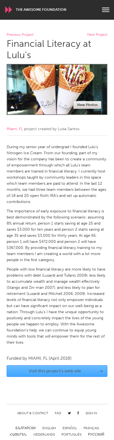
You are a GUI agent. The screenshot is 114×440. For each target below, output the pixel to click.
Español (70, 428)
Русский (96, 434)
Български (25, 428)
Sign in (91, 413)
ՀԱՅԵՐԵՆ (18, 434)
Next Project (97, 35)
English (49, 428)
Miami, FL (15, 129)
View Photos (87, 105)
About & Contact (32, 413)
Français (91, 428)
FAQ (58, 413)
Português (71, 434)
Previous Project (20, 35)
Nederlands (44, 434)
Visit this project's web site (66, 371)
